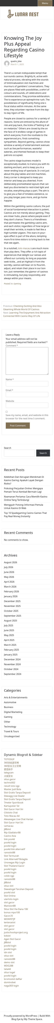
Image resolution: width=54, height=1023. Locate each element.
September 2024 (12, 674)
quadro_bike (16, 61)
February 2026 (11, 591)
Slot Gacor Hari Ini (13, 809)
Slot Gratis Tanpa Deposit (17, 792)
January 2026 (10, 596)
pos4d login (10, 842)
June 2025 (9, 630)
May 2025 (9, 635)
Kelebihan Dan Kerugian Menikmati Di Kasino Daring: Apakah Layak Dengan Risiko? (24, 480)
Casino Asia (10, 835)
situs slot (8, 885)
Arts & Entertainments (15, 697)
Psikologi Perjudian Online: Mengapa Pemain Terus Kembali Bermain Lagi (23, 490)
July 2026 (8, 567)
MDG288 (8, 965)
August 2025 (10, 620)
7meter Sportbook (13, 802)
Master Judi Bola (12, 789)
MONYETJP (9, 919)
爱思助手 (8, 769)
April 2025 (9, 640)
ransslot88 (9, 852)
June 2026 (9, 572)
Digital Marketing (13, 712)
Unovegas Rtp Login (14, 862)
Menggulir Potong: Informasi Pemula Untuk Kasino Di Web (23, 506)
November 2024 (12, 664)
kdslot (7, 935)
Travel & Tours (11, 731)
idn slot (8, 952)
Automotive (10, 702)
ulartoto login (11, 899)
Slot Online (10, 895)
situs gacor (10, 779)
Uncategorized (12, 736)
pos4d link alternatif (14, 849)
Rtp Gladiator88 (12, 832)
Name (10, 379)
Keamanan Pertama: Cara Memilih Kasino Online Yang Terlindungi (25, 498)
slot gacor (9, 902)
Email (9, 390)
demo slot (9, 962)
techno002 (9, 782)
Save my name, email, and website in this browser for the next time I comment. (27, 417)
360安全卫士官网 (12, 765)
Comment (12, 345)
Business (8, 707)
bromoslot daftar (13, 979)
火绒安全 (8, 775)
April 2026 (9, 581)
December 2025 (12, 601)
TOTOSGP (9, 759)
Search (7, 447)
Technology (10, 726)
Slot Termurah (11, 855)
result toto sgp (12, 785)
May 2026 (9, 576)
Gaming (17, 283)
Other (7, 721)
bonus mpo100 (12, 912)
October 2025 (11, 610)
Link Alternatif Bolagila (16, 859)
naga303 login (11, 985)
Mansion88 (10, 905)
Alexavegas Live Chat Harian (18, 819)
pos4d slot (9, 892)
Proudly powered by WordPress (20, 1015)
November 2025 (12, 606)
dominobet (10, 982)
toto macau (24, 248)
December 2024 (12, 659)
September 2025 (12, 615)
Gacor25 (8, 915)
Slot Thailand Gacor (14, 865)
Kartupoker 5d (11, 805)
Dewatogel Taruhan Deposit (18, 889)
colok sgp (9, 875)
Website (10, 401)
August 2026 (10, 562)
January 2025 (10, 654)
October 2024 (11, 669)
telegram (9, 772)
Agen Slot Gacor (12, 939)
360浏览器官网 (11, 762)
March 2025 (10, 644)
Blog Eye (15, 1019)
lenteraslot (9, 922)
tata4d (7, 969)
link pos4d (9, 839)
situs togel (9, 972)
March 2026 (10, 586)
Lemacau (8, 825)
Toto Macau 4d (12, 815)
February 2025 (11, 649)
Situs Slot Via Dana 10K (16, 909)
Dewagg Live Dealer (14, 795)
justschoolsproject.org (16, 932)
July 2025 (8, 625)
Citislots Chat (11, 812)
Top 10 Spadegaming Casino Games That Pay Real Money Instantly (25, 514)
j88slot (7, 829)
